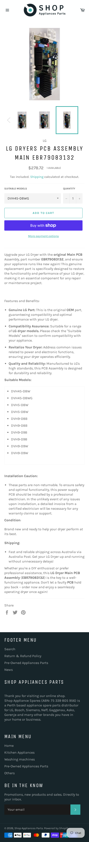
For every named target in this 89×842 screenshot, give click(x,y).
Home (9, 746)
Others (9, 773)
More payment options (43, 236)
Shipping (36, 177)
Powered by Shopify (56, 828)
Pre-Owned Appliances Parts (26, 663)
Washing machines (19, 759)
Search (9, 649)
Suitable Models (15, 188)
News (8, 670)
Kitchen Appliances (19, 752)
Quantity (69, 188)
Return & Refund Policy (22, 656)
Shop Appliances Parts (28, 828)
